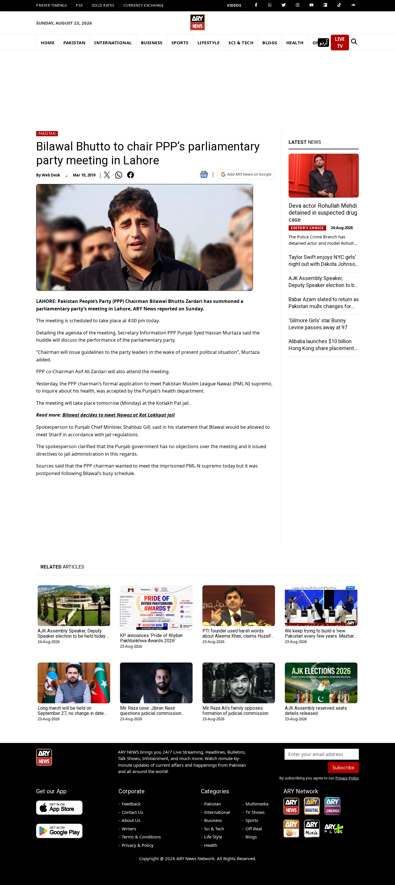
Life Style (213, 837)
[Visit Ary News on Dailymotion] (325, 5)
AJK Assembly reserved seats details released (316, 710)
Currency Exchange (143, 5)
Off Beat (254, 828)
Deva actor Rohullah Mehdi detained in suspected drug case (323, 212)
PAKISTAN (74, 42)
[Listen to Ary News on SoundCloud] (353, 5)
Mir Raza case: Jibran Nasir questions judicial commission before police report (150, 713)
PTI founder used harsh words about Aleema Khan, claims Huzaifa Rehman (237, 636)
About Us (131, 820)
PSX (79, 5)
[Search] (354, 42)
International (217, 812)
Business (213, 820)
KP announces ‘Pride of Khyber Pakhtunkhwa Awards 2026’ (151, 638)
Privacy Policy (347, 778)
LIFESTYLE (209, 42)
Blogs (251, 837)
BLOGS (269, 42)
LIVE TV (340, 42)
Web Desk (51, 175)
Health (210, 845)
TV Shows (255, 812)
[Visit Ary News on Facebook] (256, 5)
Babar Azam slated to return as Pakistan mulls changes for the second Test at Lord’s (324, 306)
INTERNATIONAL (113, 42)
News (305, 142)
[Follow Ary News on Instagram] (297, 5)
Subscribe (343, 767)
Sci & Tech (214, 828)
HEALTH (295, 42)
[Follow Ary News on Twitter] (283, 5)
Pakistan (47, 133)
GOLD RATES (103, 5)
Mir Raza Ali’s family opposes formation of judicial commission (235, 710)
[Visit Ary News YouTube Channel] (311, 5)
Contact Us (132, 812)
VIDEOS (234, 5)
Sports (252, 820)
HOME (47, 42)
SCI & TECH (240, 42)
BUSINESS (152, 42)
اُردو (323, 42)
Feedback (131, 804)
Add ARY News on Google (249, 174)
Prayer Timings (51, 5)
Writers (129, 828)
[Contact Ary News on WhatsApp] (270, 5)
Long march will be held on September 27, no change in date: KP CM (71, 713)
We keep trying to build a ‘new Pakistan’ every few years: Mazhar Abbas (319, 636)
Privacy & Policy (138, 845)
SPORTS (180, 42)
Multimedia (257, 804)
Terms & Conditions (141, 837)
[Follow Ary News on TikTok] (339, 5)
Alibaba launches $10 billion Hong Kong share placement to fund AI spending (321, 348)
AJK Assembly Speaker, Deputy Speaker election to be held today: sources (323, 285)
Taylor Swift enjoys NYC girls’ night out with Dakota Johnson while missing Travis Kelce (323, 264)
